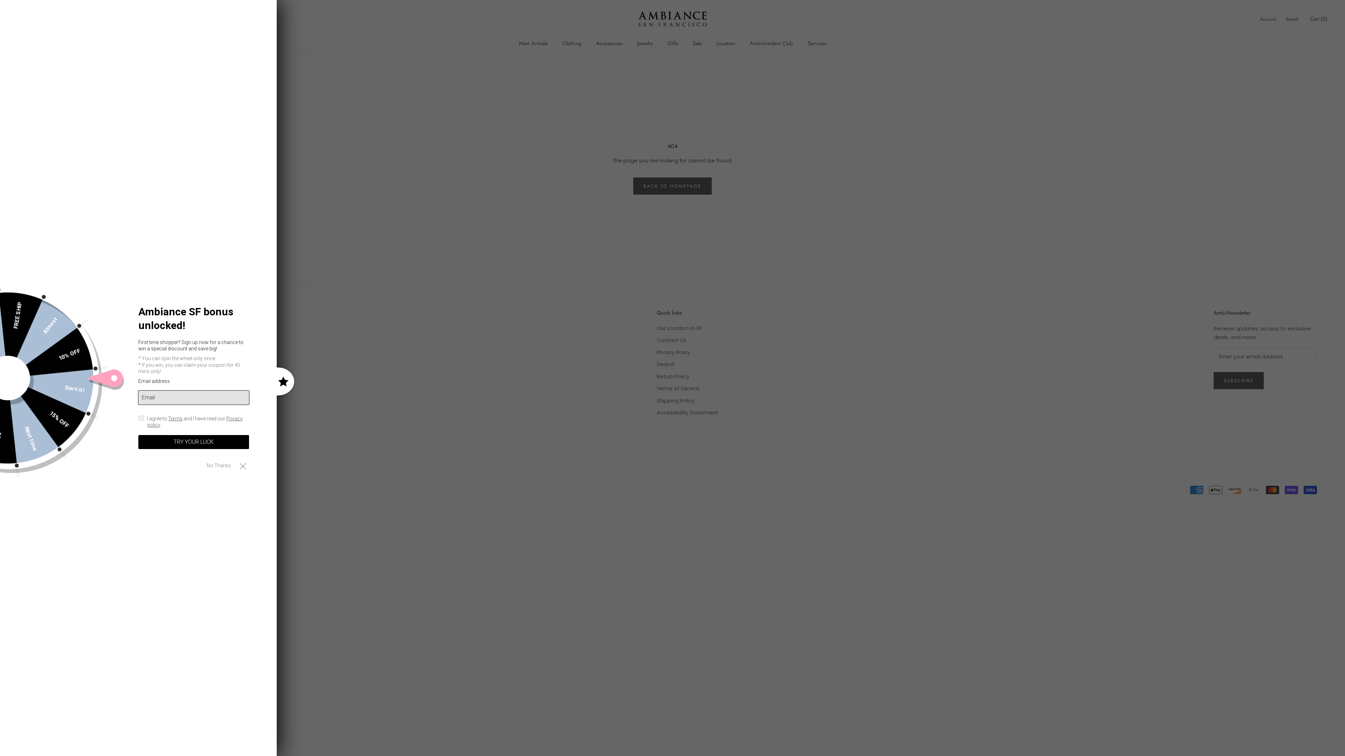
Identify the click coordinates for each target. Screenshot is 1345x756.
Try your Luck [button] (194, 442)
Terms (175, 418)
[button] (243, 466)
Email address (154, 381)
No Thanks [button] (219, 465)
